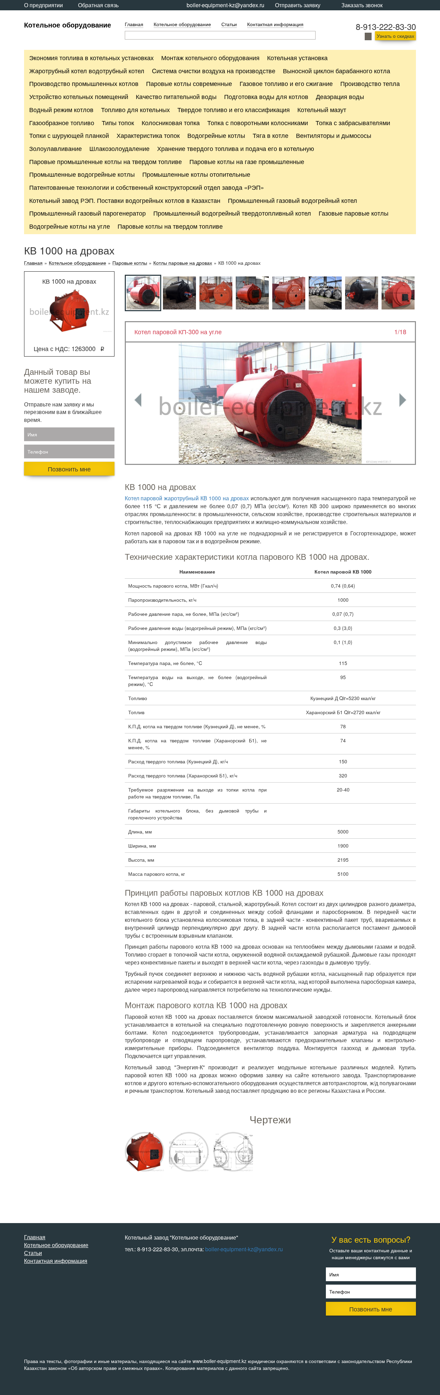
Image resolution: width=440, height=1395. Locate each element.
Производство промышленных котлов (84, 83)
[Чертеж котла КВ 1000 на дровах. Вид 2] (233, 1151)
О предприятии (43, 5)
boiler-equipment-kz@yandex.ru (225, 5)
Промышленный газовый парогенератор (87, 212)
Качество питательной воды (176, 96)
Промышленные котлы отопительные (196, 174)
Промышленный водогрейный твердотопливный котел (232, 212)
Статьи (229, 24)
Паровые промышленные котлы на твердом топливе (105, 161)
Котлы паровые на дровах (182, 262)
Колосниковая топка (171, 122)
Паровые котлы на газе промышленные (246, 161)
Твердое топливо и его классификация (233, 109)
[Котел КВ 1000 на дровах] (144, 1151)
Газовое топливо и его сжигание (286, 83)
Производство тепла (370, 83)
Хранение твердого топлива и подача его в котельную (235, 148)
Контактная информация (275, 24)
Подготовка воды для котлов (266, 96)
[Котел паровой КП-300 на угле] (270, 403)
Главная (134, 24)
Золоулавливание (55, 148)
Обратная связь (98, 5)
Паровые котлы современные (189, 83)
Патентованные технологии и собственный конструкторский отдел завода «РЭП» (146, 187)
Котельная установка (297, 57)
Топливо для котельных (135, 109)
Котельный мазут (321, 109)
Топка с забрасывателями (353, 122)
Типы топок (118, 122)
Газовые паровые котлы (353, 212)
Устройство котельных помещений (78, 96)
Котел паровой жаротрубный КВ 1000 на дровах (187, 498)
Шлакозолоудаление (119, 148)
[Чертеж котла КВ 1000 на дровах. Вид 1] (189, 1151)
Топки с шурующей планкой (69, 135)
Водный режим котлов (61, 109)
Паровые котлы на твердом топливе (170, 225)
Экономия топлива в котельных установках (91, 57)
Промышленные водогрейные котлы (82, 174)
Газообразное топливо (61, 122)
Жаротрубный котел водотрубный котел (86, 70)
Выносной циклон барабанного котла (336, 70)
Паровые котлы (129, 262)
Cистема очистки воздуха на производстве (213, 70)
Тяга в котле (270, 135)
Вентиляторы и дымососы (333, 135)
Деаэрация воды (340, 96)
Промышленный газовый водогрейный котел (292, 200)
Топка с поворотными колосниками (257, 122)
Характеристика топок (148, 135)
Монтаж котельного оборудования (210, 57)
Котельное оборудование (67, 25)
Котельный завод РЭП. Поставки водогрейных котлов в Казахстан (124, 200)
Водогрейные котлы (216, 135)
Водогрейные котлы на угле (69, 225)
